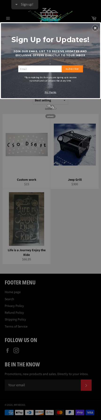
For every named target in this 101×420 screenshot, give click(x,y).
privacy (50, 116)
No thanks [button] (51, 92)
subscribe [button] (72, 68)
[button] (95, 28)
